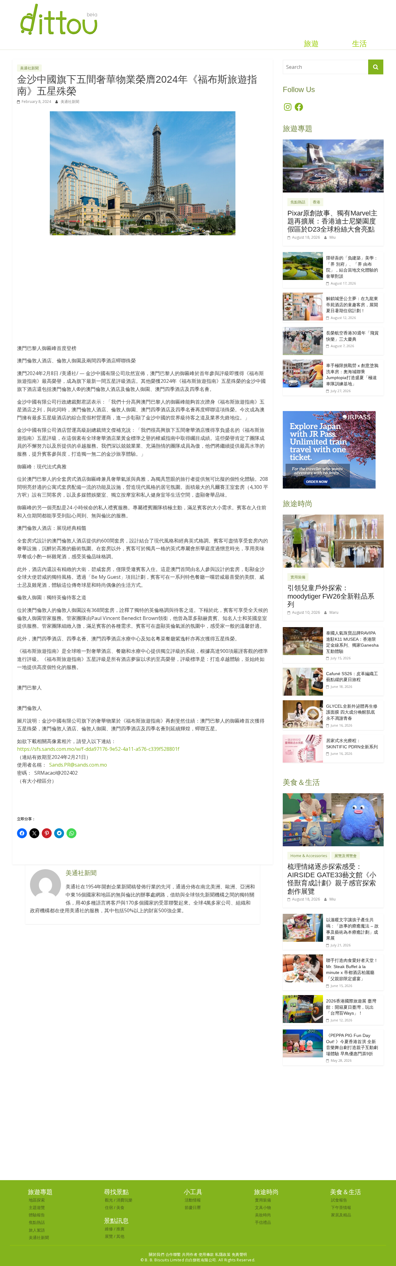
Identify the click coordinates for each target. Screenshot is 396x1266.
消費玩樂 (124, 1200)
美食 (120, 1207)
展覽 (109, 1236)
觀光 (109, 1200)
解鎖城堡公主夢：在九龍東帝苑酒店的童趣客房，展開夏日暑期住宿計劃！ (352, 304)
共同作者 (189, 1254)
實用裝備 (298, 577)
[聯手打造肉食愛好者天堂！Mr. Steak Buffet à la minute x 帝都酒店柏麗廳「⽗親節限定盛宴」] (303, 958)
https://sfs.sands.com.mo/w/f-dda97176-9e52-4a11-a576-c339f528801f (98, 749)
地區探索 (37, 1200)
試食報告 (339, 1200)
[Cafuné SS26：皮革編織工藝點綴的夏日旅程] (303, 671)
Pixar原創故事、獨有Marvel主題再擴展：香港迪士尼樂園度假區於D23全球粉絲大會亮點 (332, 221)
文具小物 (263, 1207)
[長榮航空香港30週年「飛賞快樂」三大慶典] (303, 330)
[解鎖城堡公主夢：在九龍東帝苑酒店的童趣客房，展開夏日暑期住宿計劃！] (303, 296)
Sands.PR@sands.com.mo (78, 764)
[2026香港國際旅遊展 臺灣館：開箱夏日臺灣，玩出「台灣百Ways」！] (303, 998)
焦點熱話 (298, 202)
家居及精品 (341, 1215)
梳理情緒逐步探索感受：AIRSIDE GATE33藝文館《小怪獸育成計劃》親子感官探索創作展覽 (331, 879)
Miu (332, 237)
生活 (359, 44)
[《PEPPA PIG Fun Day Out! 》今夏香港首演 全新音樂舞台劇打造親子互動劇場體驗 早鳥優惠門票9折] (303, 1033)
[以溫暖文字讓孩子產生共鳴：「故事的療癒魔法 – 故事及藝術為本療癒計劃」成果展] (303, 917)
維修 (109, 1229)
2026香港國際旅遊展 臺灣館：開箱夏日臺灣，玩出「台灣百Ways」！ (351, 1007)
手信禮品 (263, 1222)
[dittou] (58, 3)
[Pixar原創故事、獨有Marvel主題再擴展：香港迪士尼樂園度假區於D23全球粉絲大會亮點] (333, 143)
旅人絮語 (37, 1230)
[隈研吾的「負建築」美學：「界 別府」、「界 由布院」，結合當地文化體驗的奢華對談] (303, 255)
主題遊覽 (37, 1207)
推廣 (120, 1229)
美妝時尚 (263, 1215)
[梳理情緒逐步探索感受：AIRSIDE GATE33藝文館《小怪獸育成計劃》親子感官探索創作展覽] (333, 796)
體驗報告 (37, 1215)
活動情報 (193, 1200)
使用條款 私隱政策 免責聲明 (223, 1254)
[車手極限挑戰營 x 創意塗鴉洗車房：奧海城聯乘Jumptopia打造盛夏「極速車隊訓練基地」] (303, 363)
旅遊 (311, 44)
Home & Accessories (309, 855)
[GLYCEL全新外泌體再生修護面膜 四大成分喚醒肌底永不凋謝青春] (303, 703)
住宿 (109, 1207)
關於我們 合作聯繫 (165, 1254)
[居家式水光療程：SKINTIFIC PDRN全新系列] (303, 738)
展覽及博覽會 (345, 855)
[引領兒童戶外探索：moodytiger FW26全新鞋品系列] (333, 518)
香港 (316, 202)
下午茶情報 (341, 1207)
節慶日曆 (193, 1207)
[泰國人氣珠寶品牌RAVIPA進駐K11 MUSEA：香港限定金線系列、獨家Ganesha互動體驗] (303, 630)
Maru (333, 612)
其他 (120, 1236)
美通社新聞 (29, 68)
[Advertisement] (142, 286)
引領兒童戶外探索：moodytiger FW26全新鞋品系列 (330, 596)
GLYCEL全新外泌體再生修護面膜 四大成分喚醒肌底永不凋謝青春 (351, 712)
